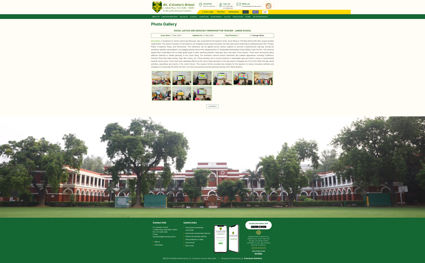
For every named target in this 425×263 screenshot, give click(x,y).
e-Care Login (207, 12)
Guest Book (159, 245)
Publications (238, 17)
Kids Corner (189, 246)
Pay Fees (221, 12)
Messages (184, 17)
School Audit (189, 242)
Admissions (234, 12)
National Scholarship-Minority (196, 236)
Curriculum (204, 17)
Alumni (248, 17)
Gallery (227, 17)
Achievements (216, 17)
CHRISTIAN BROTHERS (169, 17)
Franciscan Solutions (253, 258)
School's (193, 17)
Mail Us (157, 242)
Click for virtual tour (209, 6)
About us (155, 17)
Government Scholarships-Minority (197, 233)
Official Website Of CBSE (194, 239)
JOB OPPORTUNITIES (260, 17)
